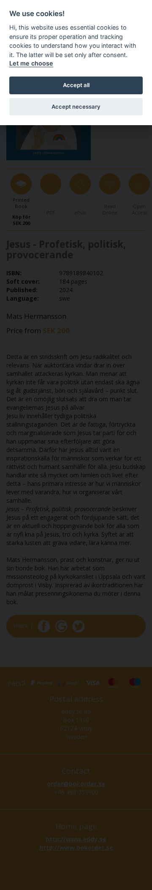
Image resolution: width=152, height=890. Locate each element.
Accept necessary (76, 106)
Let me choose (31, 63)
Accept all (76, 85)
